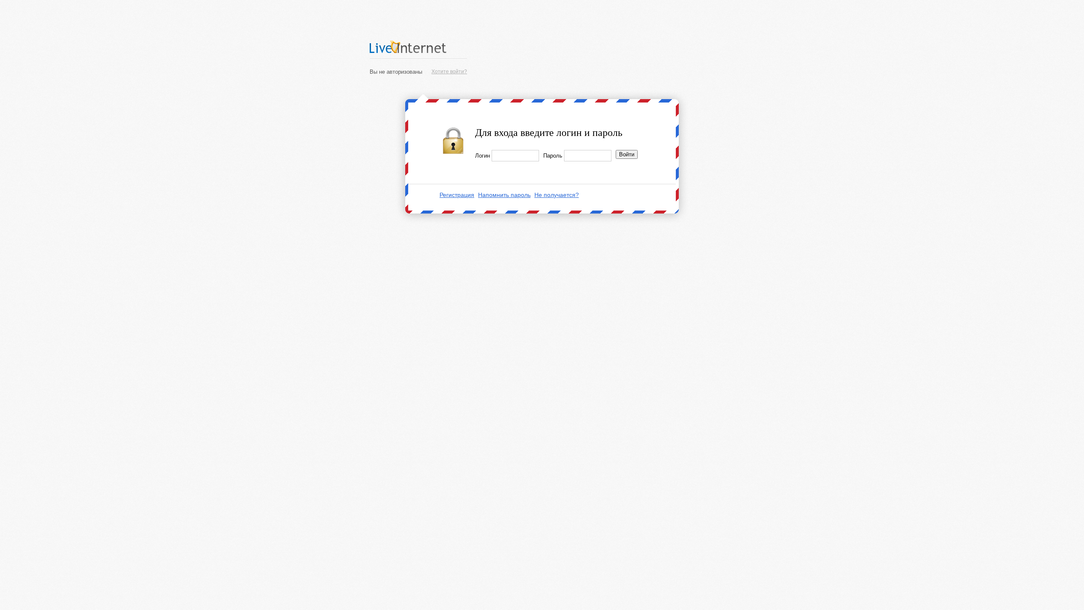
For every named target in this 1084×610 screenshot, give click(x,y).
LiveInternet (418, 46)
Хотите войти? (449, 71)
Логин (482, 155)
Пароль (552, 155)
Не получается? (556, 194)
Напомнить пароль (504, 194)
